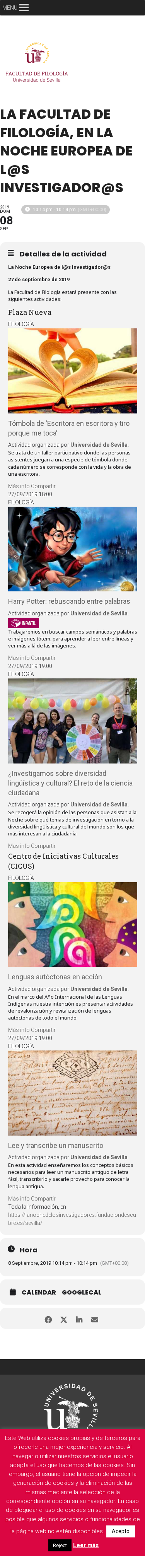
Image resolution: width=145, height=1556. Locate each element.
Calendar (39, 1292)
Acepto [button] (121, 1531)
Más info (19, 486)
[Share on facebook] (48, 1318)
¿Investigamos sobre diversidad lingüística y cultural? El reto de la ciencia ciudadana (70, 783)
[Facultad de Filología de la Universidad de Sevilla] (38, 64)
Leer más (86, 1545)
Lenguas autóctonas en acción (55, 977)
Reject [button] (60, 1545)
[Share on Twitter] (64, 1318)
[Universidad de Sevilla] (71, 1407)
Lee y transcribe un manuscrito (55, 1145)
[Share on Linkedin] (79, 1318)
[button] (9, 7)
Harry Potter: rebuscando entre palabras (69, 601)
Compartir (43, 486)
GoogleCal (81, 1292)
